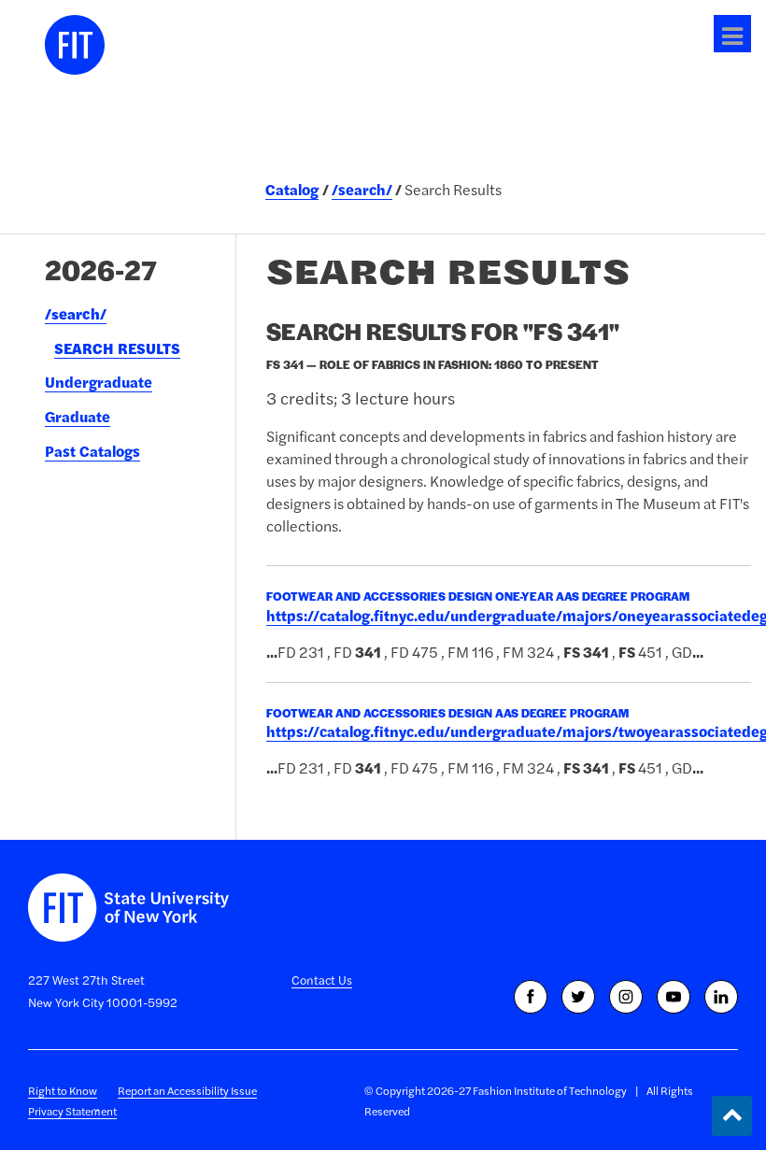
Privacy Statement (72, 1111)
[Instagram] (626, 997)
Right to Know (62, 1091)
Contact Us (321, 980)
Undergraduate (98, 382)
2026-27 (101, 269)
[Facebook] (530, 997)
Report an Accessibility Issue (187, 1091)
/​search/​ (75, 314)
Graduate (77, 416)
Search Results (117, 348)
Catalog (292, 189)
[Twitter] (578, 997)
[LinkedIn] (721, 997)
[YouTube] (673, 997)
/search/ (362, 189)
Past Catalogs (92, 451)
